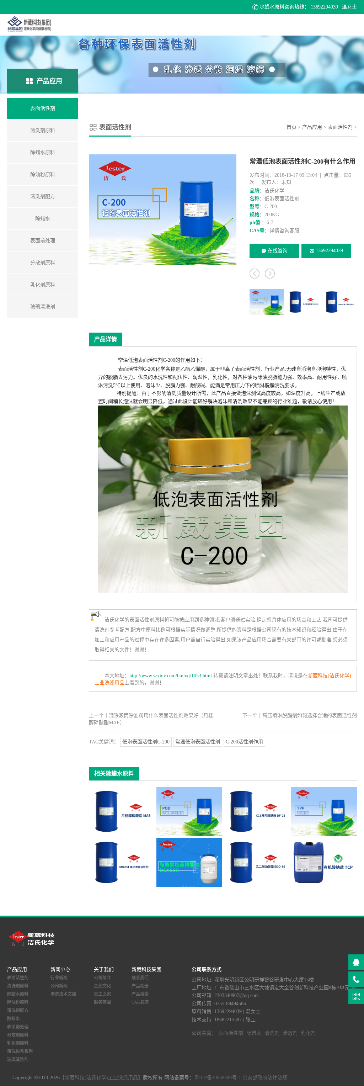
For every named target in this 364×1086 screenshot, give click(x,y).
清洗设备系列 (20, 1051)
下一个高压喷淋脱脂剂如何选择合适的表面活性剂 (299, 715)
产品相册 (140, 986)
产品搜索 (140, 994)
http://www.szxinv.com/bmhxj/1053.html (170, 675)
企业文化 (102, 986)
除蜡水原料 (17, 994)
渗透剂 (290, 1033)
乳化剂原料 (17, 1043)
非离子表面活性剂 (240, 369)
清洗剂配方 (17, 1010)
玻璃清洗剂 (17, 1059)
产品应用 (312, 127)
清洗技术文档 (63, 994)
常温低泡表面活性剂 (197, 742)
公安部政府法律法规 (264, 1077)
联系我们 (140, 977)
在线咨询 (278, 250)
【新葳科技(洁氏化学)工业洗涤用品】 (101, 1077)
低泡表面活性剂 (145, 360)
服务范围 (102, 1002)
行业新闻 (59, 977)
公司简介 (102, 977)
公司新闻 (59, 986)
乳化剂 (308, 1033)
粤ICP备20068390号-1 (217, 1077)
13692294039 (329, 250)
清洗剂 (271, 1033)
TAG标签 (140, 1002)
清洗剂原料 (17, 986)
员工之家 (102, 994)
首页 (291, 127)
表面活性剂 (340, 127)
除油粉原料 (17, 1002)
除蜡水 (13, 1018)
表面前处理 (17, 1026)
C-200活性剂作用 (244, 742)
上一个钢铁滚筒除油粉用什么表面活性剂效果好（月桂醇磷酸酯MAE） (151, 719)
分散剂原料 (17, 1035)
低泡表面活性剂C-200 (146, 742)
